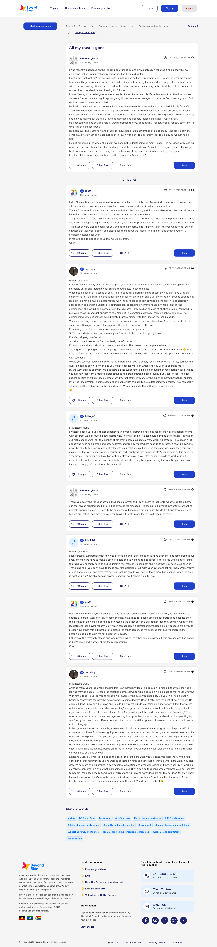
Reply (184, 165)
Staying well (144, 825)
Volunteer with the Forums (100, 895)
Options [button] (191, 26)
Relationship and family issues (153, 26)
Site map (177, 942)
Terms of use (133, 942)
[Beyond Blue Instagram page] (164, 926)
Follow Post (103, 165)
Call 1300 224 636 (165, 874)
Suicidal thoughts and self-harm (172, 825)
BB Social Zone (87, 818)
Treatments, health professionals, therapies (126, 832)
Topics (54, 8)
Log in (150, 8)
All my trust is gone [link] (85, 32)
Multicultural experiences (147, 818)
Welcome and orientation (166, 832)
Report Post (125, 165)
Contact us (111, 942)
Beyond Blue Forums (32, 8)
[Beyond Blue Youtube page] (155, 926)
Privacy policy (157, 942)
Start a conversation (40, 26)
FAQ (87, 875)
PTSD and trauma (174, 818)
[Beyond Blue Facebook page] (145, 926)
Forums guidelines (101, 8)
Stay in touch (87, 927)
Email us (159, 904)
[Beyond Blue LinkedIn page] (183, 926)
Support (189, 8)
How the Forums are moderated (104, 882)
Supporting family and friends (83, 832)
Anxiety (71, 818)
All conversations (75, 8)
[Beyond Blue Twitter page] (174, 926)
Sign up (170, 8)
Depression (105, 818)
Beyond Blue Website (32, 866)
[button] (73, 165)
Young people (74, 838)
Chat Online (162, 889)
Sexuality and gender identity (118, 825)
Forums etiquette (95, 888)
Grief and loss (122, 818)
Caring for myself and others (112, 26)
